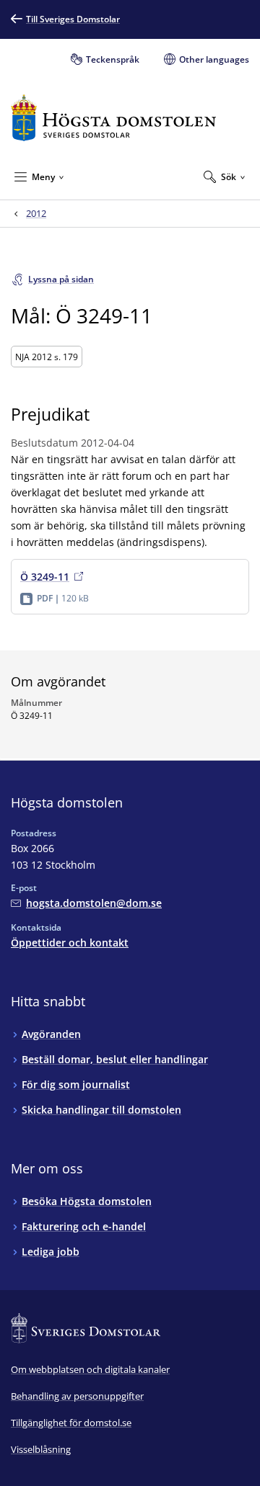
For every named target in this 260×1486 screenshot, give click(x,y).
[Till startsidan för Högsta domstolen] (113, 117)
